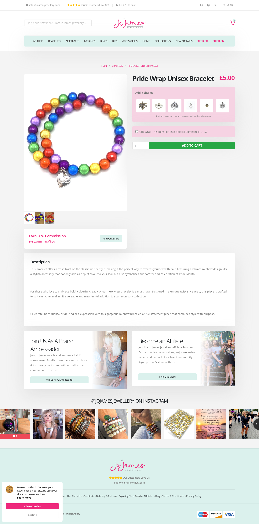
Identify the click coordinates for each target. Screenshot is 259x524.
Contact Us (64, 496)
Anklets (38, 41)
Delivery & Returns (106, 496)
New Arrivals (184, 41)
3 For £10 (202, 41)
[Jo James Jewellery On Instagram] (215, 5)
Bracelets (54, 41)
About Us (77, 496)
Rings (103, 41)
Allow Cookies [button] (32, 506)
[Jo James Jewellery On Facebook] (201, 5)
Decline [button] (32, 515)
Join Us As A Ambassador (59, 379)
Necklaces (72, 41)
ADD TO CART (192, 145)
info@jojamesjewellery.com (129, 482)
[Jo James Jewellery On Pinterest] (208, 5)
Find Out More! (167, 376)
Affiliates (148, 496)
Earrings (89, 41)
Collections (163, 41)
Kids (114, 41)
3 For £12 (218, 41)
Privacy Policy (194, 496)
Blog (157, 496)
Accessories (129, 41)
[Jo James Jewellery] (129, 23)
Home (146, 41)
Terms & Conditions (173, 496)
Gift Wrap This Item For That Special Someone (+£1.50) (173, 132)
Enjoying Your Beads (130, 496)
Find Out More (111, 238)
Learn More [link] (24, 497)
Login (229, 4)
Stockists (89, 496)
